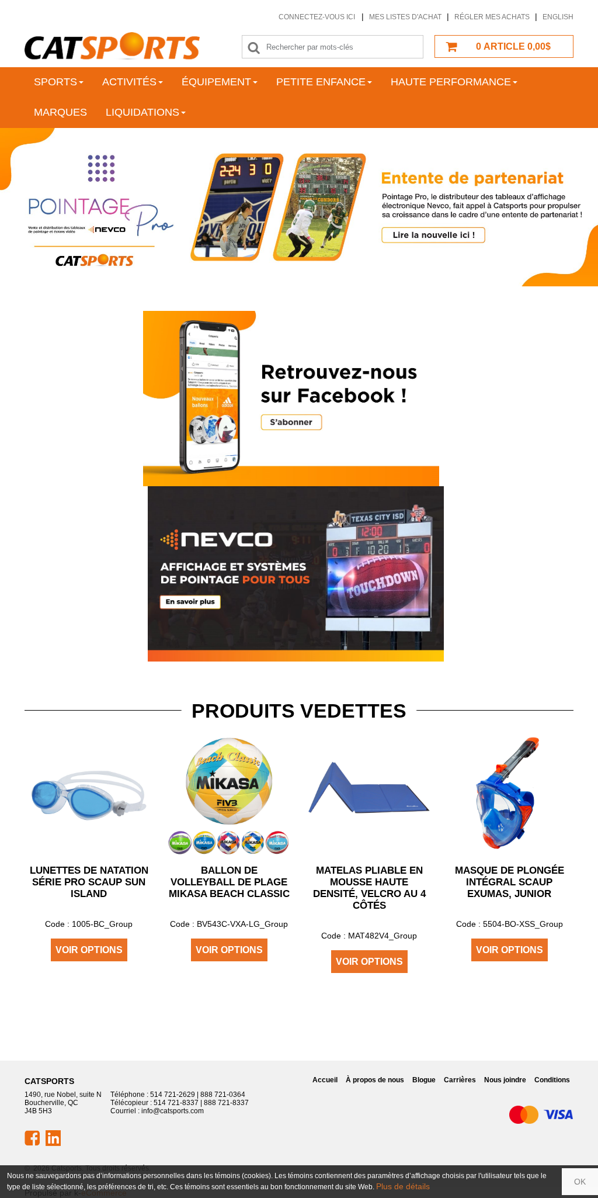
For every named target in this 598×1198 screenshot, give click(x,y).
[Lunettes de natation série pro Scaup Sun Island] (88, 793)
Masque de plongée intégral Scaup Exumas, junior (509, 882)
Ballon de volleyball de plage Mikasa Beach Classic (229, 882)
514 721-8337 (176, 1103)
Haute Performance (451, 82)
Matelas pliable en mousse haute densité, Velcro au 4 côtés (369, 888)
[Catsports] (112, 46)
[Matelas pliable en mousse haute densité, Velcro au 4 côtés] (369, 793)
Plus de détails (403, 1186)
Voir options (89, 950)
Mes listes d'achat (405, 17)
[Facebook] (291, 398)
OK (580, 1181)
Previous (41, 207)
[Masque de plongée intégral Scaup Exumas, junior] (509, 793)
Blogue (424, 1080)
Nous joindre (505, 1080)
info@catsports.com (172, 1111)
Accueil (325, 1080)
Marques (60, 112)
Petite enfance (321, 82)
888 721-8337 (226, 1103)
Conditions (552, 1080)
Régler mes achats (492, 17)
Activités (129, 82)
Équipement (216, 82)
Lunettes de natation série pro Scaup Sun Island (89, 882)
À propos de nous (375, 1080)
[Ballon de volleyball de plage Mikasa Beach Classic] (229, 793)
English (558, 17)
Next (556, 207)
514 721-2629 (172, 1094)
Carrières (460, 1080)
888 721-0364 (222, 1094)
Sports (55, 82)
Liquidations (142, 112)
